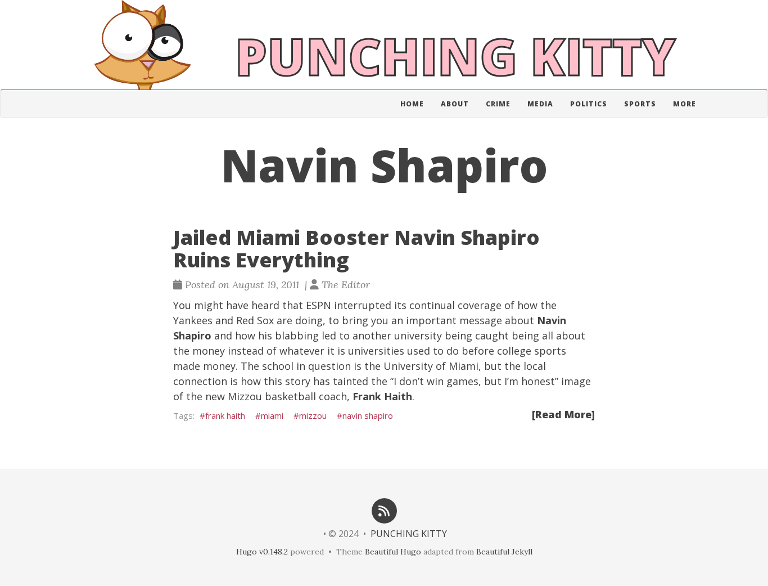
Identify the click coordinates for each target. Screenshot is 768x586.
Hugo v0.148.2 (262, 552)
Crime (498, 104)
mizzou (313, 415)
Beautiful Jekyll (504, 552)
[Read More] (563, 414)
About (455, 104)
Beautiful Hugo (393, 552)
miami (272, 415)
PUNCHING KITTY (409, 533)
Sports (640, 104)
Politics (588, 104)
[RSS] (384, 509)
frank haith (225, 415)
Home (412, 104)
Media (540, 104)
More (684, 104)
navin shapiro (367, 415)
